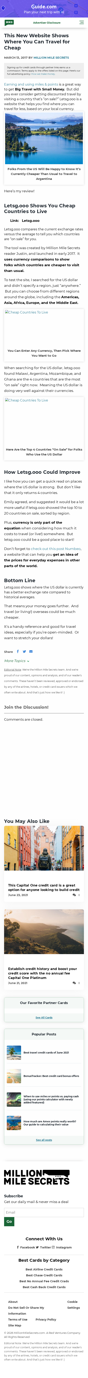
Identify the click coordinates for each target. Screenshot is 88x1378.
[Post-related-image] (44, 848)
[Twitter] (24, 651)
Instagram (64, 1247)
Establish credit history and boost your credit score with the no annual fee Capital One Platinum (42, 973)
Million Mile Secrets (51, 57)
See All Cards (44, 1017)
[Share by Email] (31, 651)
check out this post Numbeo (56, 549)
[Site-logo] (9, 23)
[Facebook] (17, 651)
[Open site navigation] (81, 23)
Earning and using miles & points (31, 84)
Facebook (27, 1247)
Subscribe (13, 1196)
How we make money (43, 74)
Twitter (45, 1247)
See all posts (44, 1140)
